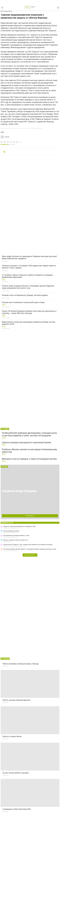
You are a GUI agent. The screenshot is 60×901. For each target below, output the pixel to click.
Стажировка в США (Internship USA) (16, 809)
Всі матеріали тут (30, 515)
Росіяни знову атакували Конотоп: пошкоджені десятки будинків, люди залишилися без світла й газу (28, 287)
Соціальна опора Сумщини (19, 491)
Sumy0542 (7, 137)
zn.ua (2, 132)
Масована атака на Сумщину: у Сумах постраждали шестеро (29, 459)
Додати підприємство (30, 555)
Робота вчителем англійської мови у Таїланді (20, 664)
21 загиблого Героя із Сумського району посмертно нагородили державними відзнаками (27, 276)
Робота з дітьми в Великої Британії (16, 700)
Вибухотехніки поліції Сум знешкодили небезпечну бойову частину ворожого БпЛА (28, 323)
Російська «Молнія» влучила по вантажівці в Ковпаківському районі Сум (29, 450)
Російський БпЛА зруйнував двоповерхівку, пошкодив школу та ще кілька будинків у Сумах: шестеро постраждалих (29, 434)
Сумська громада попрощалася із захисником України (26, 442)
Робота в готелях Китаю (11, 736)
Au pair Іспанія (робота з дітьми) (15, 773)
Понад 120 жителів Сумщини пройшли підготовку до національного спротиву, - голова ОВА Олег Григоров (29, 312)
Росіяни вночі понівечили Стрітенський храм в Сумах (23, 302)
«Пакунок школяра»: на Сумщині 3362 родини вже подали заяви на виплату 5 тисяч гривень (29, 267)
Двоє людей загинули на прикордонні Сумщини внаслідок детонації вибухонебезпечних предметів (29, 257)
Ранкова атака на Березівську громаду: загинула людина (25, 295)
